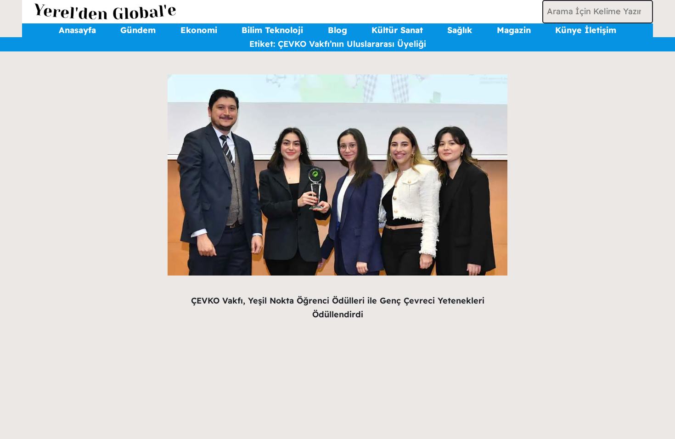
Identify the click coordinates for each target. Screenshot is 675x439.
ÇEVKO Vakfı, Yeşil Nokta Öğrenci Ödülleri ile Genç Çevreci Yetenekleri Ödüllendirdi (337, 307)
